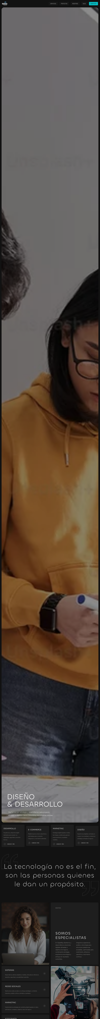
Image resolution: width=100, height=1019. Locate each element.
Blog (84, 4)
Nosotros (75, 4)
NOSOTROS (58, 908)
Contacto (93, 4)
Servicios (53, 4)
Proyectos (64, 4)
